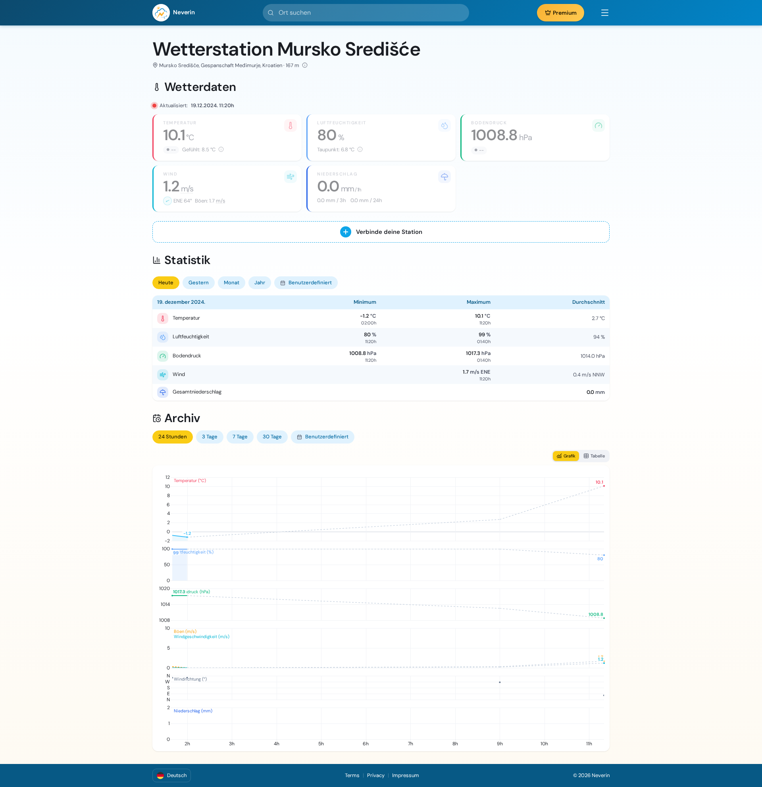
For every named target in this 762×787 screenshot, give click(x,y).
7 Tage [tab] (240, 436)
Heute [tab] (165, 282)
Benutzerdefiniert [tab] (310, 282)
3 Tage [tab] (209, 436)
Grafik (569, 456)
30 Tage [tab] (272, 436)
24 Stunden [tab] (172, 436)
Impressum (405, 775)
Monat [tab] (231, 282)
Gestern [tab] (199, 282)
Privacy (376, 775)
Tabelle (598, 456)
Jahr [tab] (259, 282)
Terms (352, 775)
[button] (601, 12)
